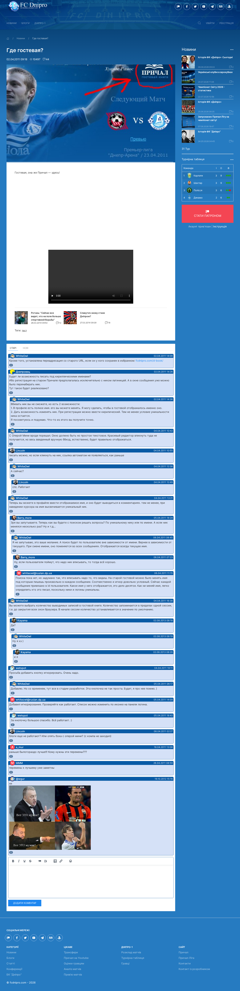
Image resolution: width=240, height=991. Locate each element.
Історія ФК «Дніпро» (209, 101)
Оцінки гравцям (74, 963)
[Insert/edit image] (55, 861)
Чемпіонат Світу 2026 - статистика (211, 89)
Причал (183, 952)
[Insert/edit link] (61, 861)
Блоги (26, 23)
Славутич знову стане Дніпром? (92, 314)
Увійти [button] (210, 23)
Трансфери (71, 952)
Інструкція (220, 226)
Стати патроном (207, 215)
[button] (199, 23)
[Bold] (13, 861)
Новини (12, 23)
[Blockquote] (40, 861)
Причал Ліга (186, 957)
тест (24, 330)
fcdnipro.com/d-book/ (149, 360)
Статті (11, 963)
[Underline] (24, 861)
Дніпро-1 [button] (40, 23)
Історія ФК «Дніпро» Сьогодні (215, 57)
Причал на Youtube (76, 957)
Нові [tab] (25, 348)
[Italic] (19, 861)
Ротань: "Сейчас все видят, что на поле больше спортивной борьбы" (46, 316)
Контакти (185, 963)
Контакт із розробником (194, 969)
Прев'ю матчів (73, 974)
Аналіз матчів (72, 969)
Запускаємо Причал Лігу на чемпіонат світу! (213, 118)
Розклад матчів (131, 952)
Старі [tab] (13, 348)
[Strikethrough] (30, 861)
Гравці (125, 963)
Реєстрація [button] (226, 23)
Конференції (14, 969)
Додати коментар (24, 903)
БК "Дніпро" (14, 974)
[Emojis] (70, 861)
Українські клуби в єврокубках (215, 72)
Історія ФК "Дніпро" (209, 131)
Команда (188, 168)
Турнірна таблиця (132, 957)
